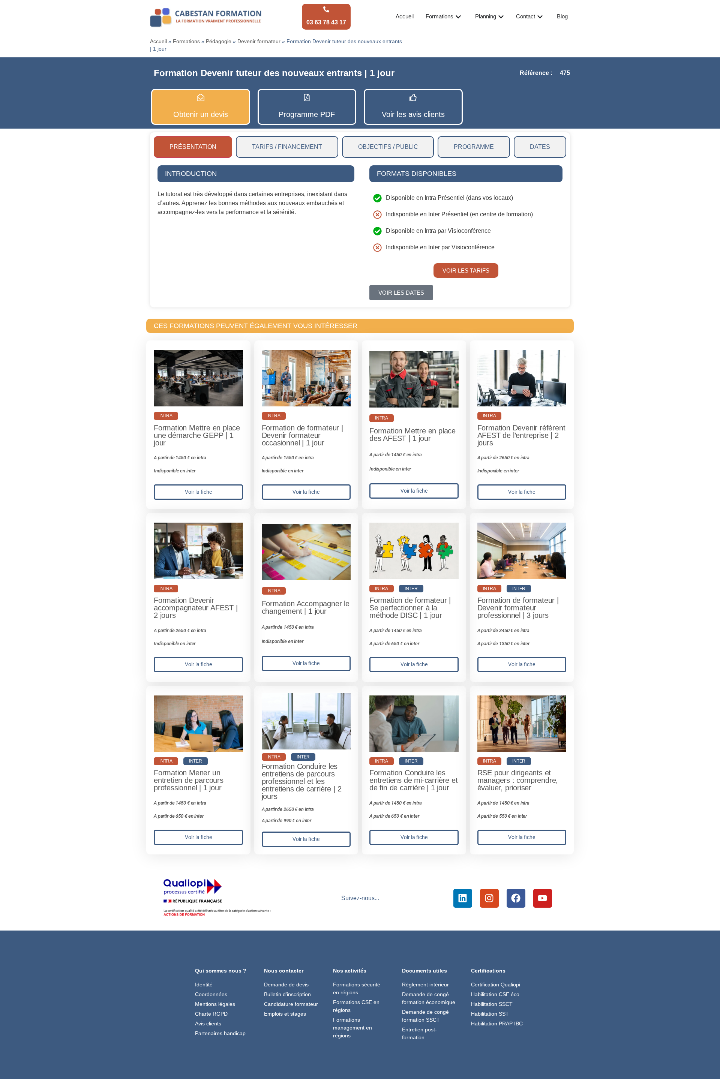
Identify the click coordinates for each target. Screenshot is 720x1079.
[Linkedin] (462, 898)
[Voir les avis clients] (413, 97)
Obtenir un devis (200, 114)
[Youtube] (542, 898)
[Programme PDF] (306, 97)
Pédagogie (218, 41)
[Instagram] (489, 898)
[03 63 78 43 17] (326, 9)
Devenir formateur (258, 41)
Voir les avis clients (413, 114)
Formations (186, 41)
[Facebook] (516, 898)
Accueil (158, 41)
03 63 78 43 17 (326, 22)
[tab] (193, 147)
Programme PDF (307, 114)
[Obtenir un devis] (200, 97)
